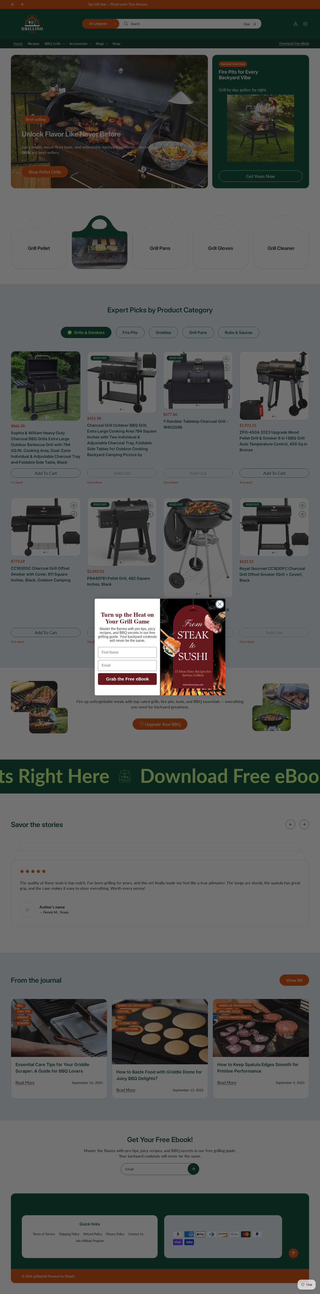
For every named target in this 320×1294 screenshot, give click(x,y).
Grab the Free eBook (127, 679)
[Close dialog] (220, 604)
